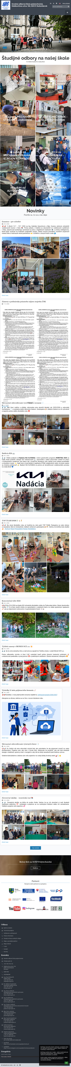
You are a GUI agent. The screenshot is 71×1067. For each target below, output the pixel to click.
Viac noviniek (35, 848)
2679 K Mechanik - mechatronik (54, 83)
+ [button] (51, 3)
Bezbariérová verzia (7, 1065)
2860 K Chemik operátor (19, 83)
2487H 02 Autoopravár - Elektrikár (17, 191)
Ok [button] (66, 1063)
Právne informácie (8, 936)
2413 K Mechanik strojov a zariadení (17, 118)
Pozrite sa (35, 868)
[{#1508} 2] (42, 891)
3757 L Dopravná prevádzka (55, 189)
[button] (56, 3)
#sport (12, 529)
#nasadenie (19, 529)
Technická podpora (9, 930)
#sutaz (25, 529)
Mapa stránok (7, 943)
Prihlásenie (66, 3)
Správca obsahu (8, 928)
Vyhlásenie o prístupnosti (10, 933)
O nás (5, 946)
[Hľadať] (68, 6)
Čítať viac (5, 296)
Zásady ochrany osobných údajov (12, 938)
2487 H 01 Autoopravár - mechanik (53, 155)
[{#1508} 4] (15, 899)
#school (7, 529)
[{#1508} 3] (56, 891)
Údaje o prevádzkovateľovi (10, 941)
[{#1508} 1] (15, 891)
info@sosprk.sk (8, 961)
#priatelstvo (32, 529)
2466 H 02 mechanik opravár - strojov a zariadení (17, 155)
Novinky (6, 951)
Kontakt (6, 949)
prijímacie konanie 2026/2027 (47, 695)
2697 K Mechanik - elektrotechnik (54, 118)
